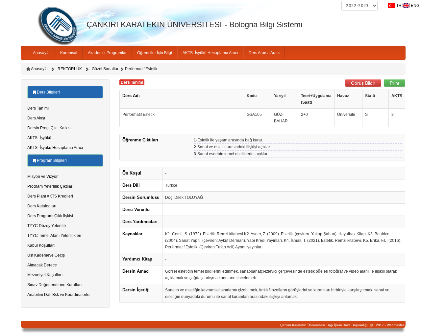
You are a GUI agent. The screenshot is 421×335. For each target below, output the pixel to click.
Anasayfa (41, 53)
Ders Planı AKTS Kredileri (50, 196)
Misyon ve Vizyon (43, 176)
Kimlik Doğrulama (276, 36)
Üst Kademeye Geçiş (46, 255)
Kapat (242, 36)
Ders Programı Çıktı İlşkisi (50, 216)
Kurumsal (68, 53)
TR (399, 5)
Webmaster (395, 325)
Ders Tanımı (38, 108)
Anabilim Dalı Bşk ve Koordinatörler (59, 294)
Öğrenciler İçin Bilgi (154, 53)
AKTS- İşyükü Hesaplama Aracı (210, 53)
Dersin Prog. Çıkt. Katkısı (49, 128)
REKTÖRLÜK (70, 69)
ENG (415, 5)
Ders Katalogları (41, 206)
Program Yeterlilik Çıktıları (50, 186)
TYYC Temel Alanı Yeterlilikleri (54, 235)
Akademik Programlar (107, 53)
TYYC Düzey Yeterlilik (46, 225)
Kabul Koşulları (41, 245)
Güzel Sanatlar (105, 69)
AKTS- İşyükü (39, 138)
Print (394, 83)
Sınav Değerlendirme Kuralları (54, 285)
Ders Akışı (36, 118)
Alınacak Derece (42, 265)
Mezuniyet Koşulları (44, 275)
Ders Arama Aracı (264, 53)
